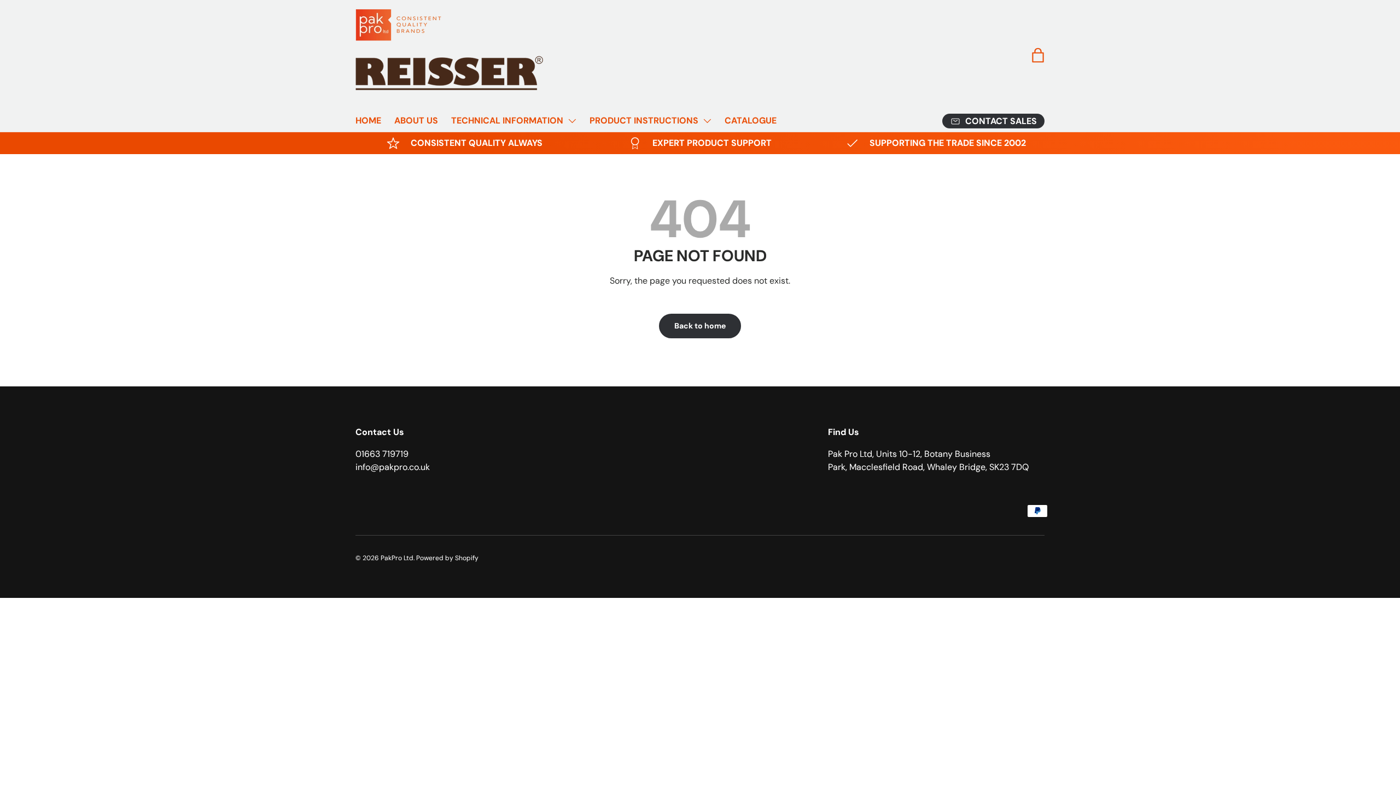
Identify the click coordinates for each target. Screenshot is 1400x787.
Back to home (700, 326)
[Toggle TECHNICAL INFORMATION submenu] (572, 120)
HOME (368, 120)
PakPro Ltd (397, 558)
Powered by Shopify (447, 558)
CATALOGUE (751, 120)
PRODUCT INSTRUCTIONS (644, 120)
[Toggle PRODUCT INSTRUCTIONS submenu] (707, 120)
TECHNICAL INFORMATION (507, 120)
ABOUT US (416, 120)
